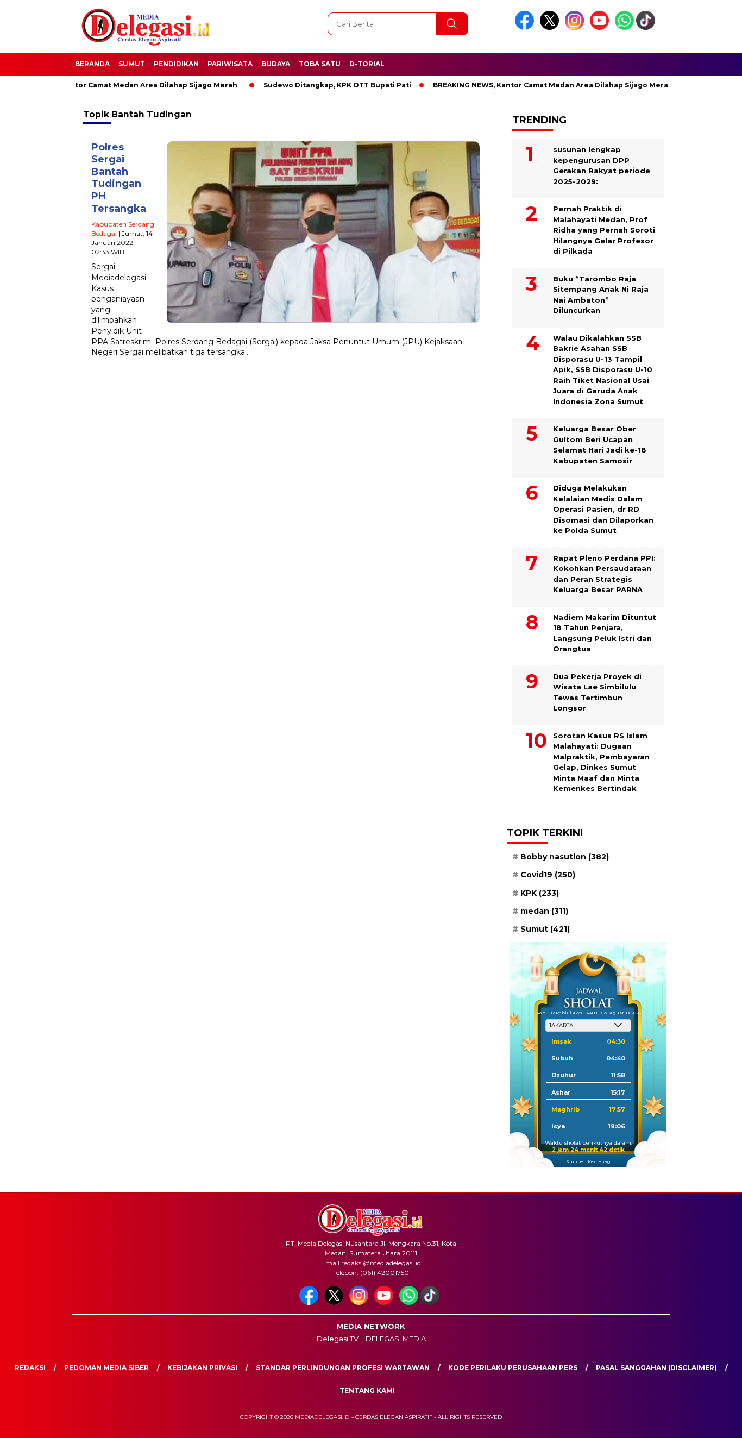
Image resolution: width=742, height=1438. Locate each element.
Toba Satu (320, 64)
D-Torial (367, 64)
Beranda (92, 64)
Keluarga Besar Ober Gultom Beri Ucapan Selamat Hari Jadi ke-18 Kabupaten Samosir (599, 444)
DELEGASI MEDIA (396, 1338)
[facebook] (526, 27)
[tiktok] (647, 27)
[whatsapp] (624, 27)
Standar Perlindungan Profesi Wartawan (343, 1368)
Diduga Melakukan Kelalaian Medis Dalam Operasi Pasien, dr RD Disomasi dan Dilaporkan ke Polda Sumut (603, 509)
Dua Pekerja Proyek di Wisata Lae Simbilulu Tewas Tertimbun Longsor (597, 692)
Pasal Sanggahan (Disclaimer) (656, 1368)
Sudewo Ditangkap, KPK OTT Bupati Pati (307, 85)
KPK (539, 893)
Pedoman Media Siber (106, 1368)
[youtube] (601, 27)
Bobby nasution (564, 857)
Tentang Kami (367, 1390)
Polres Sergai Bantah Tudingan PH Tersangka (118, 178)
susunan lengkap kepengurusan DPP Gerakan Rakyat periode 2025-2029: (601, 165)
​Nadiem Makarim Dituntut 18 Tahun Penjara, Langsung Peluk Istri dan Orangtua (604, 633)
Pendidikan (176, 64)
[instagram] (576, 27)
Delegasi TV (338, 1338)
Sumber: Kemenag (588, 1161)
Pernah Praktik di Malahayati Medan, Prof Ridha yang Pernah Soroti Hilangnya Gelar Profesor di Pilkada (604, 229)
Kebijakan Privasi (202, 1368)
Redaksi (30, 1368)
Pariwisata (230, 64)
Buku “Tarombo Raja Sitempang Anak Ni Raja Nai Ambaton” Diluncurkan (601, 294)
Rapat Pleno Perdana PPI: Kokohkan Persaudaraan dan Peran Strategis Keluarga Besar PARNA (604, 574)
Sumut (131, 64)
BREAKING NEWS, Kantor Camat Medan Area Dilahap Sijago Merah (523, 85)
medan (544, 911)
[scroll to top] (710, 1421)
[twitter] (551, 27)
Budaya (275, 64)
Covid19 (547, 875)
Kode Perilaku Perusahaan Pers (512, 1368)
